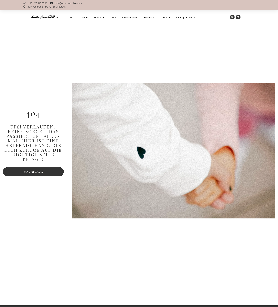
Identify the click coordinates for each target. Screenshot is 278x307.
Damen (84, 17)
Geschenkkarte (130, 17)
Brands (148, 17)
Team (164, 17)
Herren (97, 17)
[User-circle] (232, 17)
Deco (113, 17)
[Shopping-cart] (238, 17)
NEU (71, 17)
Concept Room (184, 17)
